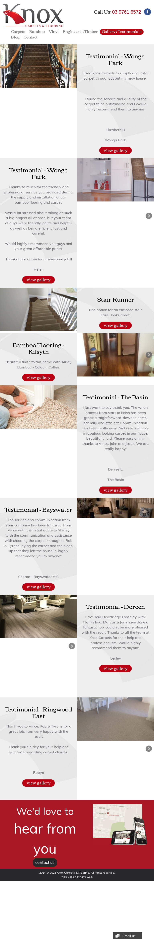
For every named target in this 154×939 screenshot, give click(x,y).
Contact (30, 37)
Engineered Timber (80, 32)
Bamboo (37, 32)
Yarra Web (86, 876)
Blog (15, 37)
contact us (45, 862)
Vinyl (54, 32)
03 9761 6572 (126, 12)
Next (72, 66)
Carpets (18, 32)
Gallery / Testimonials (122, 32)
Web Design (68, 876)
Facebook (147, 11)
